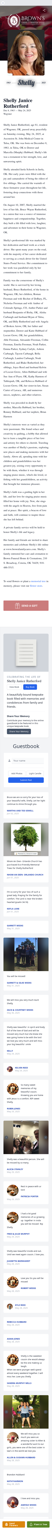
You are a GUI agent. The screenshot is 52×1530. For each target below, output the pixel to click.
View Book (14, 687)
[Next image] (45, 1137)
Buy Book (30, 687)
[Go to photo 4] (27, 1426)
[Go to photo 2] (26, 1152)
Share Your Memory (18, 731)
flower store (36, 585)
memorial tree (38, 581)
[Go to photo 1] (25, 1152)
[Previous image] (6, 1137)
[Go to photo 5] (29, 1426)
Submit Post (26, 780)
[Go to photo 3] (26, 1426)
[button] (26, 839)
